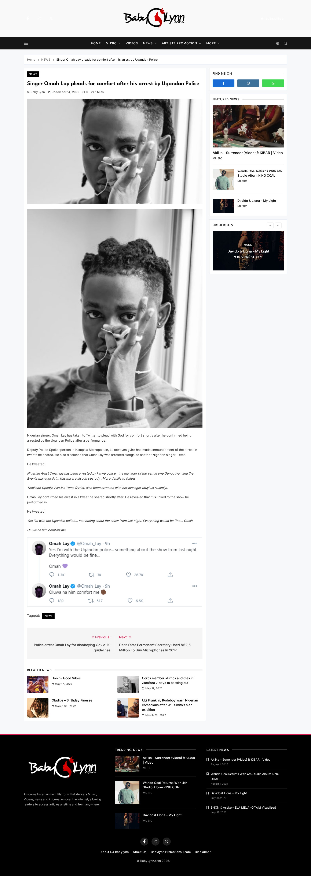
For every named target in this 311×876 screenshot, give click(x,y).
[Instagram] (39, 19)
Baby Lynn (38, 92)
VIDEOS (132, 43)
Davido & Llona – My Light (256, 201)
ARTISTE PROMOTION (179, 43)
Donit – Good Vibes (66, 678)
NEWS (148, 43)
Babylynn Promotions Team (171, 852)
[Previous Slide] (270, 225)
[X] (51, 19)
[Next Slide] (278, 225)
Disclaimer (203, 852)
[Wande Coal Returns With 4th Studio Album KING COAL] (223, 179)
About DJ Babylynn (114, 852)
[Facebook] (28, 19)
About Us (139, 852)
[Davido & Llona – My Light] (223, 206)
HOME (96, 43)
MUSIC (111, 43)
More (211, 43)
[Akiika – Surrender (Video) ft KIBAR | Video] (248, 126)
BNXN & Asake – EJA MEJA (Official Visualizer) (248, 255)
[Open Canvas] (26, 43)
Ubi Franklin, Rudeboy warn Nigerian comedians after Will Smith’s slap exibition (170, 704)
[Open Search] (285, 43)
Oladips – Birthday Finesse (72, 700)
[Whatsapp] (273, 83)
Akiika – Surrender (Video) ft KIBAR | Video (248, 153)
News (48, 615)
